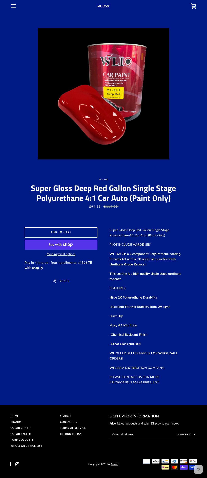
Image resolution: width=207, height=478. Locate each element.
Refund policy (71, 433)
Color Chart (20, 427)
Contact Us (68, 421)
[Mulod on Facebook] (10, 464)
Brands (16, 421)
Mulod (114, 464)
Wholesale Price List (26, 445)
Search (65, 415)
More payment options (61, 254)
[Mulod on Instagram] (17, 464)
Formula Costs (22, 439)
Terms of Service (73, 427)
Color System (21, 433)
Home (15, 415)
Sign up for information (134, 416)
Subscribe (184, 434)
